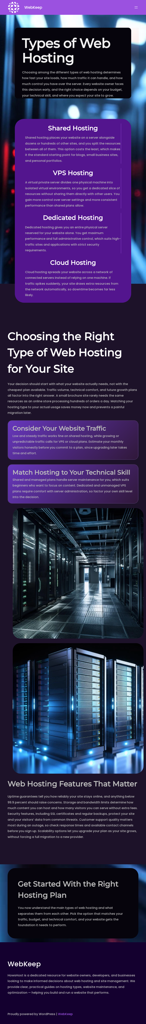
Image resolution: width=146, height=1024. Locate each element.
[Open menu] (136, 7)
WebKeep (33, 7)
